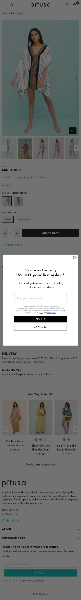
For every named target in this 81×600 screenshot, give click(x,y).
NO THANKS (40, 327)
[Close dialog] (74, 257)
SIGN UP (40, 319)
